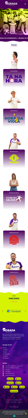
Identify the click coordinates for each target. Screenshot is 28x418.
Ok (14, 416)
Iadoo (17, 406)
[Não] (26, 413)
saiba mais (18, 338)
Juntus (15, 406)
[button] (25, 4)
